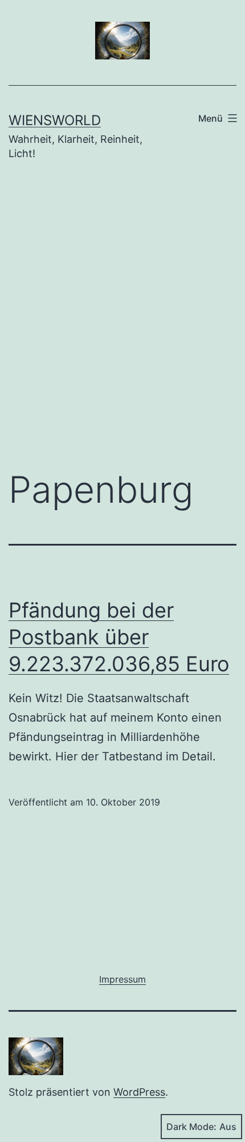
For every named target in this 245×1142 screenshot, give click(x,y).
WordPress (139, 1092)
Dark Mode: (191, 1126)
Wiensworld (55, 120)
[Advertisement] (122, 324)
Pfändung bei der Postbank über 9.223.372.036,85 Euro (119, 637)
